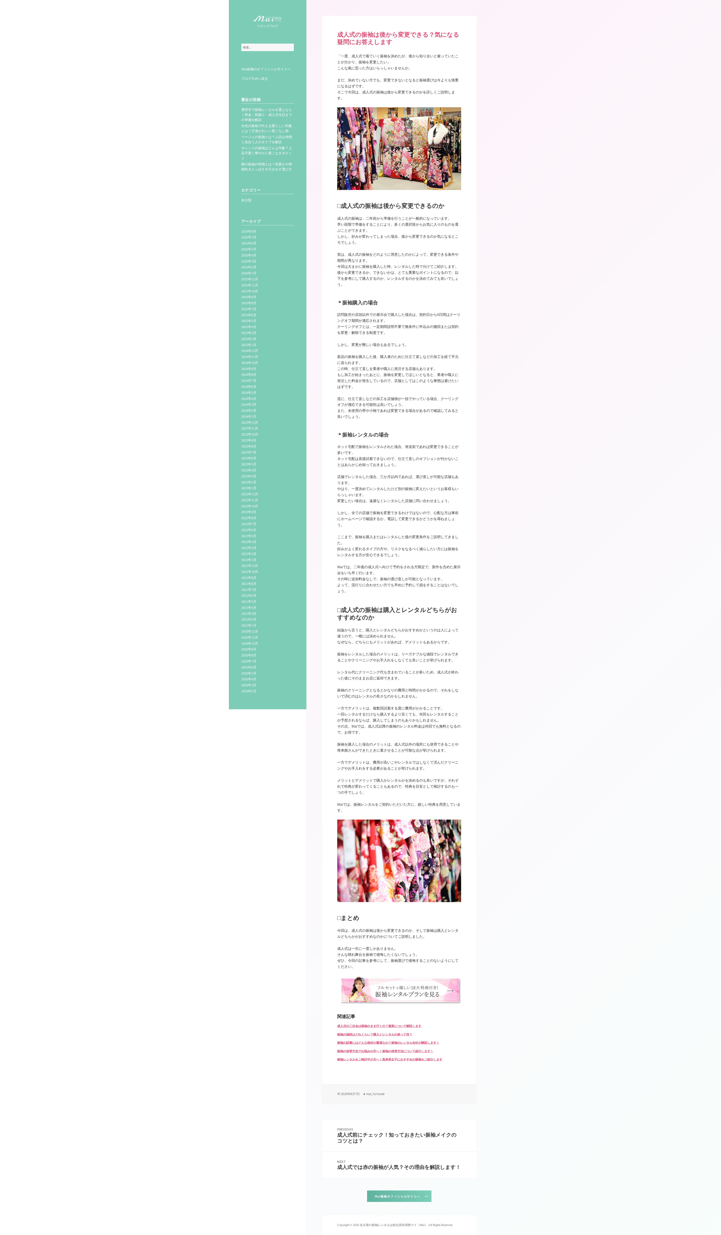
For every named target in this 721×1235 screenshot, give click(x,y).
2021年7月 (248, 590)
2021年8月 (248, 584)
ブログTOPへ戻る (254, 79)
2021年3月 (248, 614)
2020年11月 (249, 637)
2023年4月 (248, 470)
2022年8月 (248, 518)
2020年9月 (248, 649)
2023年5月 (248, 464)
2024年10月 (249, 363)
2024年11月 (249, 357)
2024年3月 (248, 404)
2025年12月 (249, 279)
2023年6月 (248, 458)
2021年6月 (248, 595)
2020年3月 (248, 685)
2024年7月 (248, 381)
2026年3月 (248, 261)
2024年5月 (248, 393)
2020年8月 (248, 655)
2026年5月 (248, 249)
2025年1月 (248, 345)
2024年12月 (249, 351)
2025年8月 (248, 303)
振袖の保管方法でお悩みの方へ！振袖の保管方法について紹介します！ (385, 1051)
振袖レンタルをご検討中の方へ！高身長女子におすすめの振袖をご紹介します (389, 1059)
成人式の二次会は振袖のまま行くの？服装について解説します (379, 1026)
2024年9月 (248, 369)
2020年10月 (249, 643)
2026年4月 (248, 255)
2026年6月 (248, 243)
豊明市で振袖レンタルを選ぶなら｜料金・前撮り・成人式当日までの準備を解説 (266, 115)
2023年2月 (248, 482)
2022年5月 (248, 536)
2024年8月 (248, 375)
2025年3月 (248, 333)
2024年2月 (248, 410)
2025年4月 (248, 327)
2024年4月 (248, 399)
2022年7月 (248, 524)
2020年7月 (248, 661)
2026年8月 (248, 231)
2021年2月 (248, 619)
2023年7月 (248, 452)
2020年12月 (249, 631)
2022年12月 (249, 494)
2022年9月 (248, 512)
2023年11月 (249, 428)
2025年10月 (249, 291)
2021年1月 (248, 625)
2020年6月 (248, 667)
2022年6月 (248, 530)
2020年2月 (248, 691)
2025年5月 (248, 321)
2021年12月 (249, 566)
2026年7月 (248, 237)
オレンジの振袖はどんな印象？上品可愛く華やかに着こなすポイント (266, 153)
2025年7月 (248, 309)
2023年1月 (248, 488)
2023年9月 (248, 440)
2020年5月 (248, 673)
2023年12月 (249, 422)
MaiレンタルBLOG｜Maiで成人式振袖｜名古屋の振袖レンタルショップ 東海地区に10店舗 (267, 19)
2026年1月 (248, 273)
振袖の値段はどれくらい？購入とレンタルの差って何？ (374, 1034)
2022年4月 (248, 542)
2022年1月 (248, 560)
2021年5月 (248, 602)
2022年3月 (248, 548)
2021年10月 (249, 572)
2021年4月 (248, 608)
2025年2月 (248, 339)
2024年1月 (248, 416)
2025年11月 (249, 285)
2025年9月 (248, 297)
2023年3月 (248, 476)
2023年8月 (248, 446)
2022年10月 (249, 506)
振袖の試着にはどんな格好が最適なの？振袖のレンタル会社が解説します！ (388, 1042)
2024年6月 (248, 387)
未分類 (246, 200)
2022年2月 (248, 554)
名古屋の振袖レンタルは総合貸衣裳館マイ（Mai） (394, 1225)
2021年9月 (248, 578)
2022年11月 (249, 500)
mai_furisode (375, 1094)
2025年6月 (248, 315)
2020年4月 (248, 679)
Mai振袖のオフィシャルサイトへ (266, 69)
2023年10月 (249, 434)
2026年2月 (248, 267)
